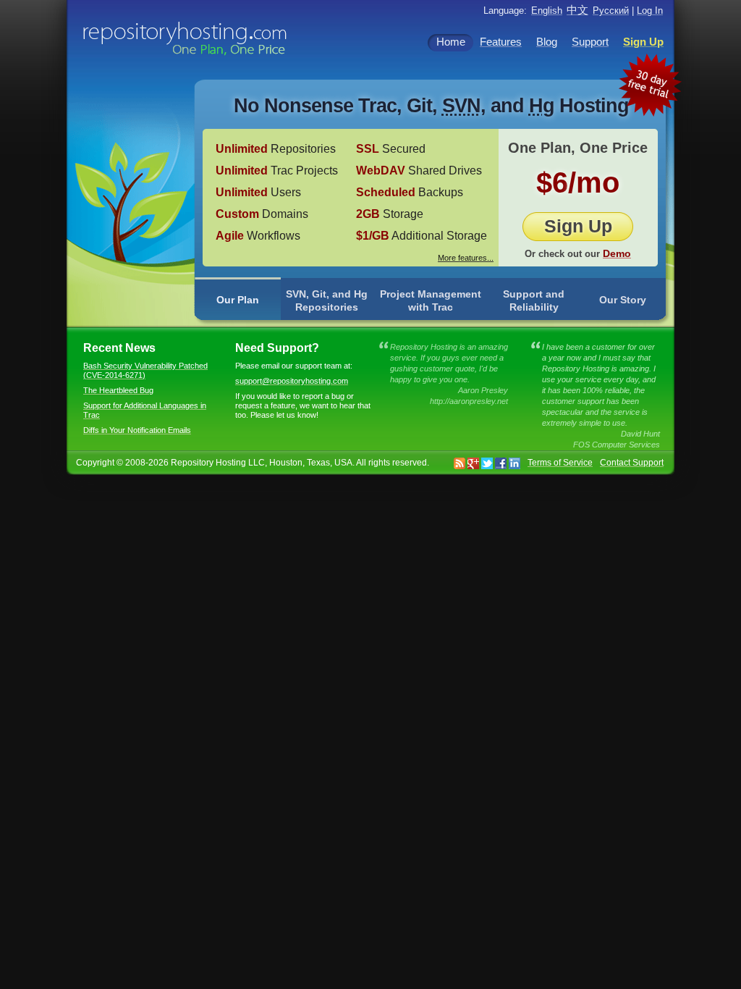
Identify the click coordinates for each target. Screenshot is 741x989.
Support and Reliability (533, 300)
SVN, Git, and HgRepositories (327, 300)
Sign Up (578, 226)
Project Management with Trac (430, 300)
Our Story (622, 300)
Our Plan (237, 300)
